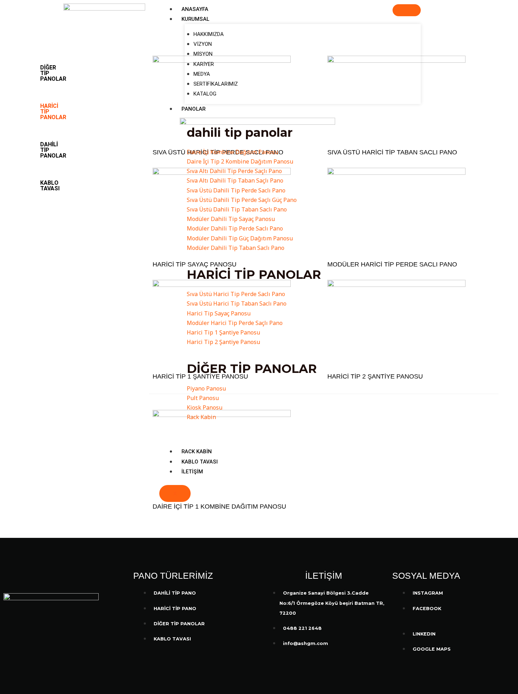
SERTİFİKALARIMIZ (215, 84)
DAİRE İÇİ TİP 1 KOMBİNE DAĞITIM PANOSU (219, 506)
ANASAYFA (194, 9)
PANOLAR (193, 109)
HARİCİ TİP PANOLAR (53, 112)
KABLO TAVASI (199, 462)
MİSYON (202, 54)
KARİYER (203, 64)
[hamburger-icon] (407, 10)
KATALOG (204, 94)
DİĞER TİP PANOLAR (53, 73)
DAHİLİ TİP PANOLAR (53, 150)
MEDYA (201, 74)
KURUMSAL (195, 19)
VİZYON (202, 44)
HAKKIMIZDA (208, 34)
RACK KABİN (196, 451)
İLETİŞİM (192, 471)
